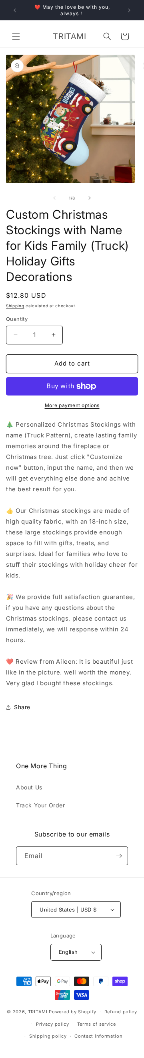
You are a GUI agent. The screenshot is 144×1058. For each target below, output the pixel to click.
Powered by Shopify (72, 1011)
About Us (29, 787)
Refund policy (120, 1011)
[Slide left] (54, 198)
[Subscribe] (119, 855)
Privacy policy (52, 1024)
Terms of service (96, 1024)
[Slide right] (89, 198)
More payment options (72, 405)
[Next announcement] (129, 10)
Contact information (98, 1036)
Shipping (15, 305)
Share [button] (22, 707)
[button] (16, 36)
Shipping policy (48, 1036)
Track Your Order (40, 805)
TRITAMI (38, 1011)
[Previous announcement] (15, 10)
